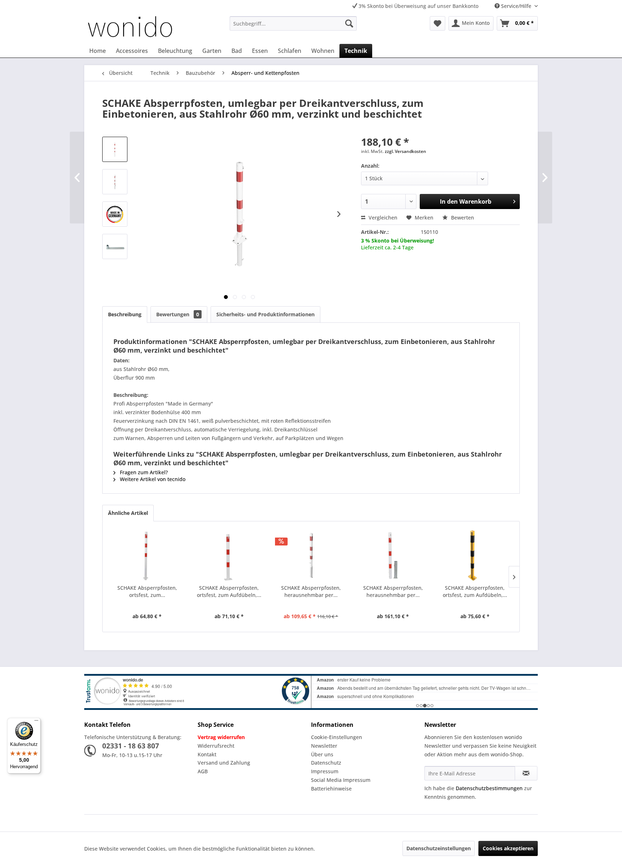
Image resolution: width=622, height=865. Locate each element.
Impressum (324, 771)
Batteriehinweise (331, 788)
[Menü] (36, 722)
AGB (203, 771)
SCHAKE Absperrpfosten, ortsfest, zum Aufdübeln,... (229, 591)
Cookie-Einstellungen (336, 737)
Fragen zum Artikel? (143, 472)
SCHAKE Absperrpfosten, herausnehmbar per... (311, 591)
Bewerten (462, 217)
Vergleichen (382, 217)
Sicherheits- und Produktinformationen (265, 314)
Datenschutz (326, 762)
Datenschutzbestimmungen (489, 788)
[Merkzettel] (437, 23)
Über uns (322, 754)
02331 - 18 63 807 (130, 746)
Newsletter (324, 745)
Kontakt (207, 754)
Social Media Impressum (340, 779)
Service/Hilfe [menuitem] (516, 6)
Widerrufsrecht (216, 745)
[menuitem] (293, 23)
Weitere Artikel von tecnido (151, 479)
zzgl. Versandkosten (405, 151)
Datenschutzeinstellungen (438, 848)
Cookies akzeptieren (508, 848)
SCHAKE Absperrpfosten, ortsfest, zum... (147, 591)
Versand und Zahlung (224, 762)
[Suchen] (349, 23)
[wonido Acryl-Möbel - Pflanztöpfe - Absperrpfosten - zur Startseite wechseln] (130, 28)
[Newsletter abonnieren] (526, 773)
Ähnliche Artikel (128, 513)
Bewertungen (177, 314)
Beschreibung (124, 314)
